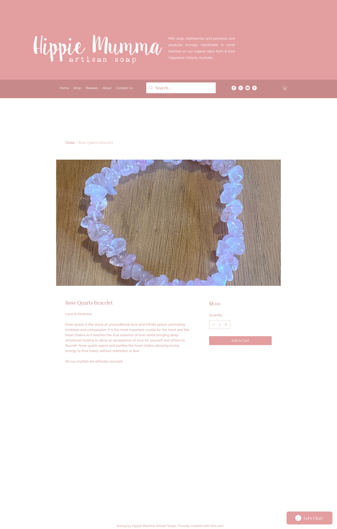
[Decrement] (213, 324)
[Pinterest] (254, 88)
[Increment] (226, 324)
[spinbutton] (219, 324)
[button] (285, 88)
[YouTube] (247, 88)
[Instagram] (240, 88)
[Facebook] (234, 88)
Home (70, 142)
